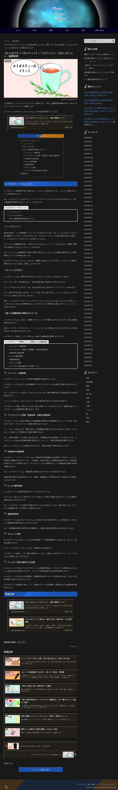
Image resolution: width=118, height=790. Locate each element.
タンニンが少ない (29, 146)
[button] (113, 41)
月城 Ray (100, 95)
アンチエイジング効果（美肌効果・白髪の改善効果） (43, 155)
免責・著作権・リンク (93, 784)
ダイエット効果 (30, 167)
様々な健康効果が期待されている (35, 149)
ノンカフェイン (29, 143)
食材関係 (8, 642)
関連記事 (25, 173)
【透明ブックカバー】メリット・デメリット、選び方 (99, 66)
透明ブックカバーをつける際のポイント (99, 54)
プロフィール (81, 784)
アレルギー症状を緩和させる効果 (36, 170)
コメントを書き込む (40, 769)
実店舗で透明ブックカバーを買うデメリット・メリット (99, 59)
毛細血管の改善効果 (32, 158)
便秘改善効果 (29, 164)
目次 (38, 136)
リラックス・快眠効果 (32, 152)
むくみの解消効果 (31, 161)
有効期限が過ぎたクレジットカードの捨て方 (99, 73)
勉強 (14, 642)
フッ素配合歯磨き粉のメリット (95, 79)
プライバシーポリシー (108, 784)
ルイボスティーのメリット (30, 140)
